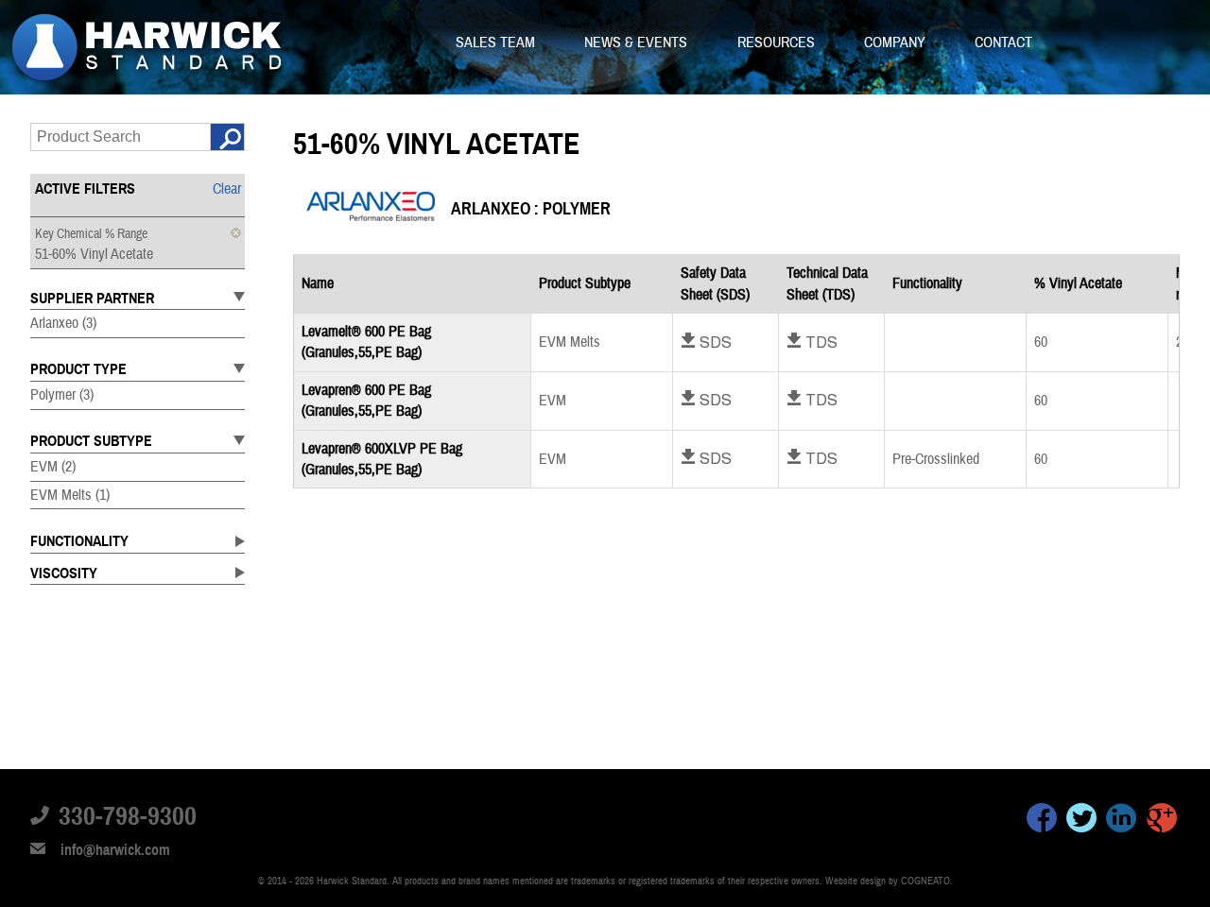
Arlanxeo (63, 323)
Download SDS (706, 342)
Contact (1003, 42)
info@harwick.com (115, 850)
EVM (53, 466)
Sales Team (497, 42)
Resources (778, 42)
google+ (1162, 821)
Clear (227, 189)
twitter (1081, 821)
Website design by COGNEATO (887, 881)
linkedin (1121, 821)
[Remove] (236, 233)
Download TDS (812, 342)
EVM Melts (70, 495)
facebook (1042, 821)
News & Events (637, 42)
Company (896, 42)
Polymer (62, 394)
